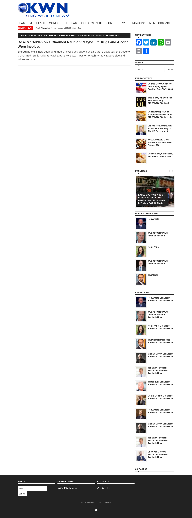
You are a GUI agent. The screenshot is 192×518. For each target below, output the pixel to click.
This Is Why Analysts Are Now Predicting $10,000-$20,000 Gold (57, 28)
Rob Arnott (153, 219)
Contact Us (104, 488)
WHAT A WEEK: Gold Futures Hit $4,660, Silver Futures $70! (160, 142)
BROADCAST (139, 23)
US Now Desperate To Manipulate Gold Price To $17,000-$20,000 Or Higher (161, 114)
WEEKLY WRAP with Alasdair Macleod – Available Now (158, 314)
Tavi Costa (153, 275)
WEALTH (96, 23)
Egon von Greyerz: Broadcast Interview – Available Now (158, 454)
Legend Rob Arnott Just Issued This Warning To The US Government (159, 128)
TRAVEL (123, 23)
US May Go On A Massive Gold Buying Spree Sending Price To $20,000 (160, 86)
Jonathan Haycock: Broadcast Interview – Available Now (158, 370)
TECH (64, 23)
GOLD (85, 23)
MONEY (54, 23)
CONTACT (164, 23)
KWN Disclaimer (67, 488)
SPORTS (110, 23)
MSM (152, 23)
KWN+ (74, 23)
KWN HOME (26, 23)
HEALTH (41, 23)
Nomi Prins (153, 247)
